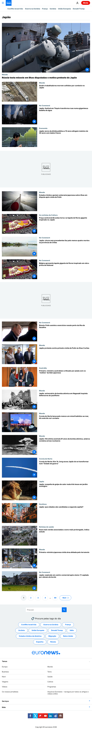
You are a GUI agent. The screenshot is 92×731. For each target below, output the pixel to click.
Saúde (49, 677)
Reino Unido (68, 636)
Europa (4, 667)
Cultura (50, 682)
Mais (4, 707)
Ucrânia (53, 9)
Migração (52, 636)
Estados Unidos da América (30, 636)
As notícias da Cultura (48, 215)
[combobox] (46, 609)
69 (55, 598)
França (45, 9)
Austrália (43, 368)
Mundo (5, 74)
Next (64, 598)
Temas (4, 661)
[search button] (64, 609)
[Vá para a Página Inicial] (9, 3)
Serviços (5, 701)
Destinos (43, 504)
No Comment (44, 105)
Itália (72, 630)
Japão (41, 481)
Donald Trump (79, 9)
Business (5, 672)
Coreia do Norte (45, 459)
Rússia (53, 642)
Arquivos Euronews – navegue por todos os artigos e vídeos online (68, 693)
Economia (43, 128)
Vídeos (4, 687)
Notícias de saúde (46, 527)
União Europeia (64, 9)
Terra (49, 672)
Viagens (5, 682)
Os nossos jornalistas (10, 692)
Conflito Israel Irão (15, 9)
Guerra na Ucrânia (32, 9)
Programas (51, 687)
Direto (85, 3)
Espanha (39, 642)
